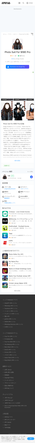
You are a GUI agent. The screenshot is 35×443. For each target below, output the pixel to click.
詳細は (14, 440)
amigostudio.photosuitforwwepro (12, 188)
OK (31, 438)
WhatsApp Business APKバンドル (13, 324)
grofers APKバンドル (10, 319)
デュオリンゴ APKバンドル (11, 313)
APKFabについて (9, 388)
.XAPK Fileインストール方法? (12, 403)
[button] (32, 109)
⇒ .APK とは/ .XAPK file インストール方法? (17, 61)
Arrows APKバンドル (10, 352)
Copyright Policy (9, 377)
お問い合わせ (7, 369)
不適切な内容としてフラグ (10, 203)
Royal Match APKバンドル (11, 360)
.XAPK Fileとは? (8, 400)
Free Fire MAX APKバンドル (12, 341)
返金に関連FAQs (8, 385)
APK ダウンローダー (9, 419)
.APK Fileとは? (8, 397)
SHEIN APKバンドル (9, 321)
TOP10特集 (7, 427)
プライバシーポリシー (10, 383)
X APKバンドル (8, 327)
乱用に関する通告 (9, 372)
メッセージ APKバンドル (11, 311)
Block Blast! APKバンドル (11, 347)
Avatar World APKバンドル (11, 357)
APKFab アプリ (8, 417)
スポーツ (6, 165)
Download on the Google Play (17, 66)
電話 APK (7, 316)
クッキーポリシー (9, 380)
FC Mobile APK (8, 339)
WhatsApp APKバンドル (11, 305)
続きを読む (17, 290)
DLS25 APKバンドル (9, 349)
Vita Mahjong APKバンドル (11, 344)
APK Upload (7, 422)
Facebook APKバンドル (10, 308)
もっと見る (30, 171)
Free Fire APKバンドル (10, 336)
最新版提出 (7, 198)
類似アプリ (7, 425)
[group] (7, 109)
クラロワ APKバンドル (10, 355)
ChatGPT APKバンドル (10, 303)
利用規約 (6, 375)
